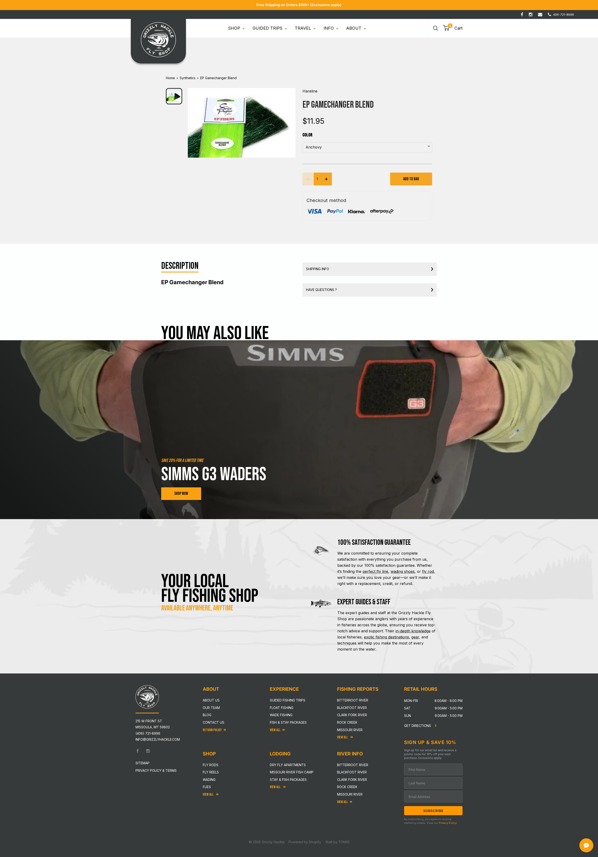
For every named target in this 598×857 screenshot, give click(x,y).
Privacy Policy (448, 823)
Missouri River (350, 730)
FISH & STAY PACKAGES (288, 722)
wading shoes (403, 571)
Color (307, 135)
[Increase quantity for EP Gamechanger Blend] (326, 179)
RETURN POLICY (212, 730)
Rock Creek (347, 722)
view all (275, 730)
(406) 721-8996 (147, 733)
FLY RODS (210, 765)
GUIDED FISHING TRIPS (287, 700)
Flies (207, 787)
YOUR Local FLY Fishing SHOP (209, 588)
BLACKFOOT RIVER (352, 772)
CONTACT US (213, 722)
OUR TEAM (211, 708)
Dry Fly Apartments (288, 765)
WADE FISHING (281, 715)
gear (415, 637)
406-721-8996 (563, 14)
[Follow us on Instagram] (531, 14)
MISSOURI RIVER (350, 794)
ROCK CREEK (347, 787)
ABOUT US (211, 700)
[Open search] (435, 28)
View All (208, 794)
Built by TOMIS (337, 842)
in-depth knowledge (413, 631)
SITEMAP (142, 763)
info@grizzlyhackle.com (157, 739)
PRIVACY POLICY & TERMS (156, 770)
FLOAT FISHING (281, 708)
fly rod (428, 571)
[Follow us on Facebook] (522, 14)
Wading (209, 780)
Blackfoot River (352, 708)
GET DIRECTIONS (418, 726)
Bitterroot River (352, 700)
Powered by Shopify (304, 842)
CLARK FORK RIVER (352, 780)
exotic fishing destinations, (387, 637)
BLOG (207, 715)
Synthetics (188, 78)
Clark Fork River (352, 715)
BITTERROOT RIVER (352, 765)
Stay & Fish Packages (288, 780)
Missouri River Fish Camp (291, 772)
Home (170, 78)
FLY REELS (211, 772)
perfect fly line (375, 571)
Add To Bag (411, 179)
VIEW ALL (275, 787)
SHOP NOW (181, 493)
